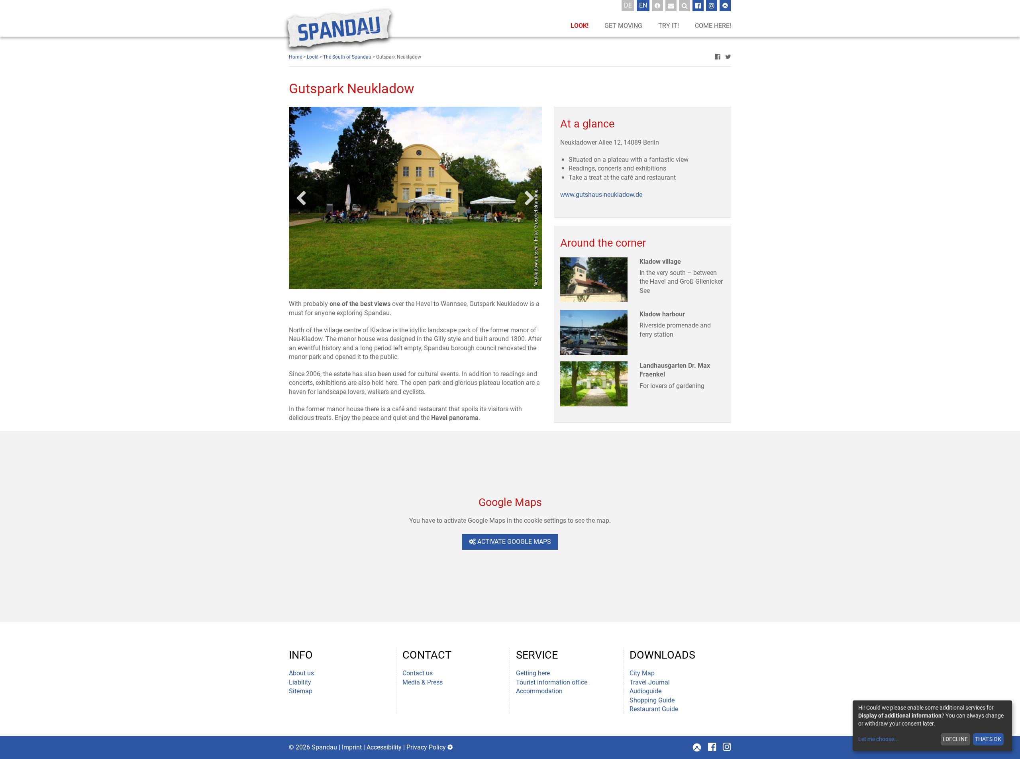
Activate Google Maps (513, 541)
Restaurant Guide (654, 709)
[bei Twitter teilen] (728, 57)
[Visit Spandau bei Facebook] (698, 5)
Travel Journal (650, 682)
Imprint (352, 747)
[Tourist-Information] (657, 5)
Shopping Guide (652, 700)
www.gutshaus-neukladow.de (601, 194)
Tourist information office (551, 682)
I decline (955, 739)
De (629, 5)
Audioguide (645, 691)
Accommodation (539, 691)
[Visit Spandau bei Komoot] (725, 5)
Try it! (668, 25)
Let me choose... (878, 739)
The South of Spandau (347, 57)
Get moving (623, 25)
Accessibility (384, 747)
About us (301, 673)
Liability (300, 682)
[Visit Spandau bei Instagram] (711, 5)
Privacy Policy (426, 747)
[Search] (684, 5)
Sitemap (300, 691)
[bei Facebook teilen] (717, 57)
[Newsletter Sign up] (671, 5)
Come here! (713, 25)
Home (295, 57)
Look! (579, 25)
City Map (642, 673)
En (644, 5)
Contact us (417, 673)
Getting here (533, 673)
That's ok (988, 739)
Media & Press (422, 682)
